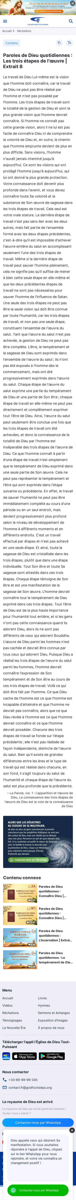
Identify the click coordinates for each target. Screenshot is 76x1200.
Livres (42, 998)
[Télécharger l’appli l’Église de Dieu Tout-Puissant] (6, 1056)
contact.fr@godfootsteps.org (30, 1087)
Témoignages (12, 1020)
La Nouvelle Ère (14, 1028)
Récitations (24, 31)
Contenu (11, 43)
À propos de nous (51, 1028)
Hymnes (44, 1005)
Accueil (6, 31)
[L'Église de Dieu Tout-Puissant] (38, 21)
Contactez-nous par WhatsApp (38, 1122)
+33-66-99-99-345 (23, 1080)
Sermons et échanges (54, 1013)
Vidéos (7, 1005)
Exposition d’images (53, 1020)
